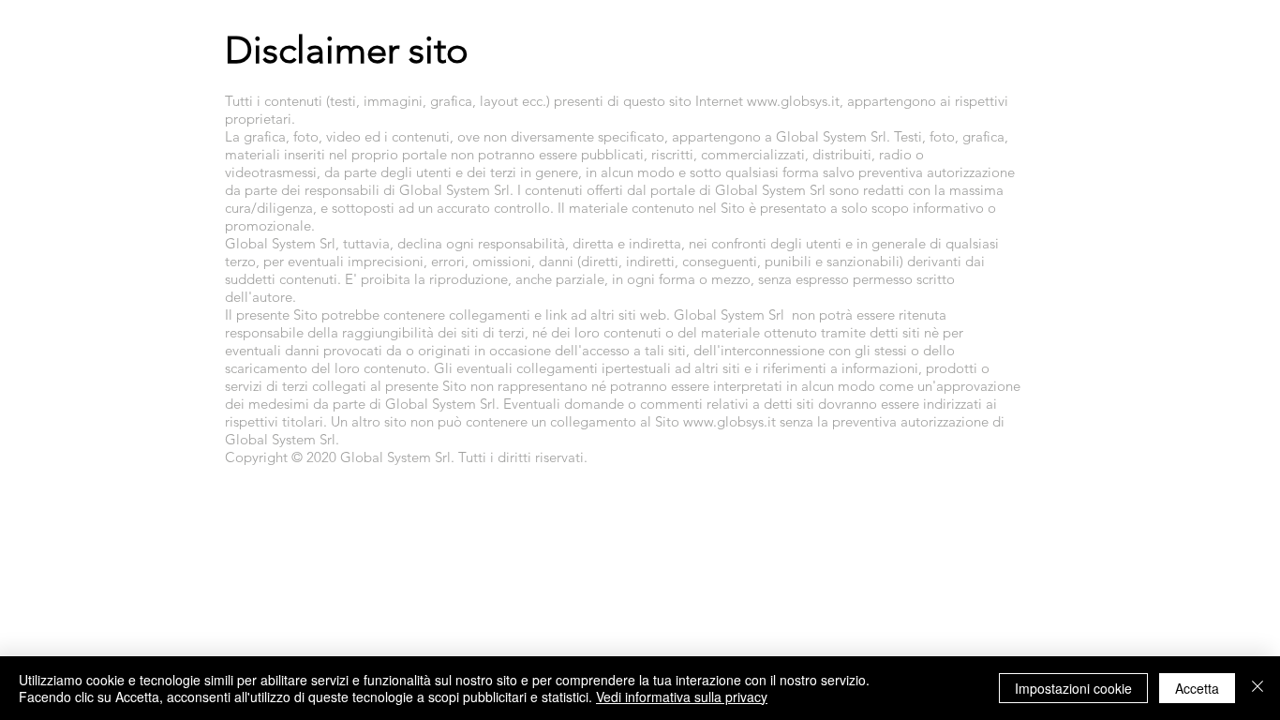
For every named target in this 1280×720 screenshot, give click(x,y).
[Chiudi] (1257, 688)
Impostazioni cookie (1073, 688)
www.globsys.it (793, 101)
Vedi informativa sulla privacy (681, 696)
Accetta (1197, 688)
